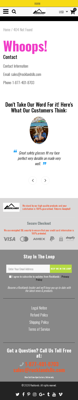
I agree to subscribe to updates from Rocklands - (40, 278)
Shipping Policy (39, 322)
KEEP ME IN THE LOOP (61, 268)
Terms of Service (39, 329)
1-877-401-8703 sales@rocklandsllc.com (39, 367)
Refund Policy (39, 315)
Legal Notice (39, 307)
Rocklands (35, 385)
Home (6, 29)
